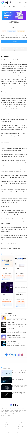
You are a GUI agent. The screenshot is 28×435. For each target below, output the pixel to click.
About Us (8, 422)
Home (10, 6)
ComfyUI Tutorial (11, 341)
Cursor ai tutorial (11, 322)
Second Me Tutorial (12, 315)
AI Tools (20, 422)
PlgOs (4, 31)
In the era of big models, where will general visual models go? (19, 386)
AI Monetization (20, 426)
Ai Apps (20, 424)
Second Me (4, 268)
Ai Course (20, 428)
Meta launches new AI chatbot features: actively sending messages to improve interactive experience (19, 371)
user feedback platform (12, 31)
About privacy (8, 426)
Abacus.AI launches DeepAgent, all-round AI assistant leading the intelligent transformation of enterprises (19, 378)
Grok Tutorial (10, 328)
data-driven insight (21, 31)
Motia (3, 294)
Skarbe (17, 268)
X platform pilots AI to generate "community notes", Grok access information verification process (19, 393)
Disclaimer (7, 424)
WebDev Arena (19, 294)
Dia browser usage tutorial (13, 335)
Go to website (14, 41)
